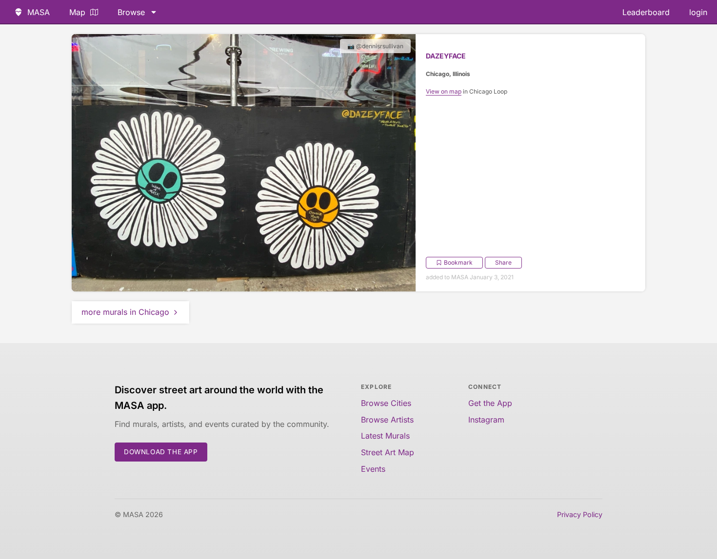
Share (503, 262)
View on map (443, 91)
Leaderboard (646, 12)
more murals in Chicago (125, 312)
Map (77, 12)
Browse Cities (386, 403)
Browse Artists (387, 419)
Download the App (161, 452)
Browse (131, 12)
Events (373, 469)
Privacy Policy (579, 514)
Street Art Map (387, 452)
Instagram (486, 419)
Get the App (490, 403)
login (698, 12)
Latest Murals (385, 436)
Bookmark (458, 262)
